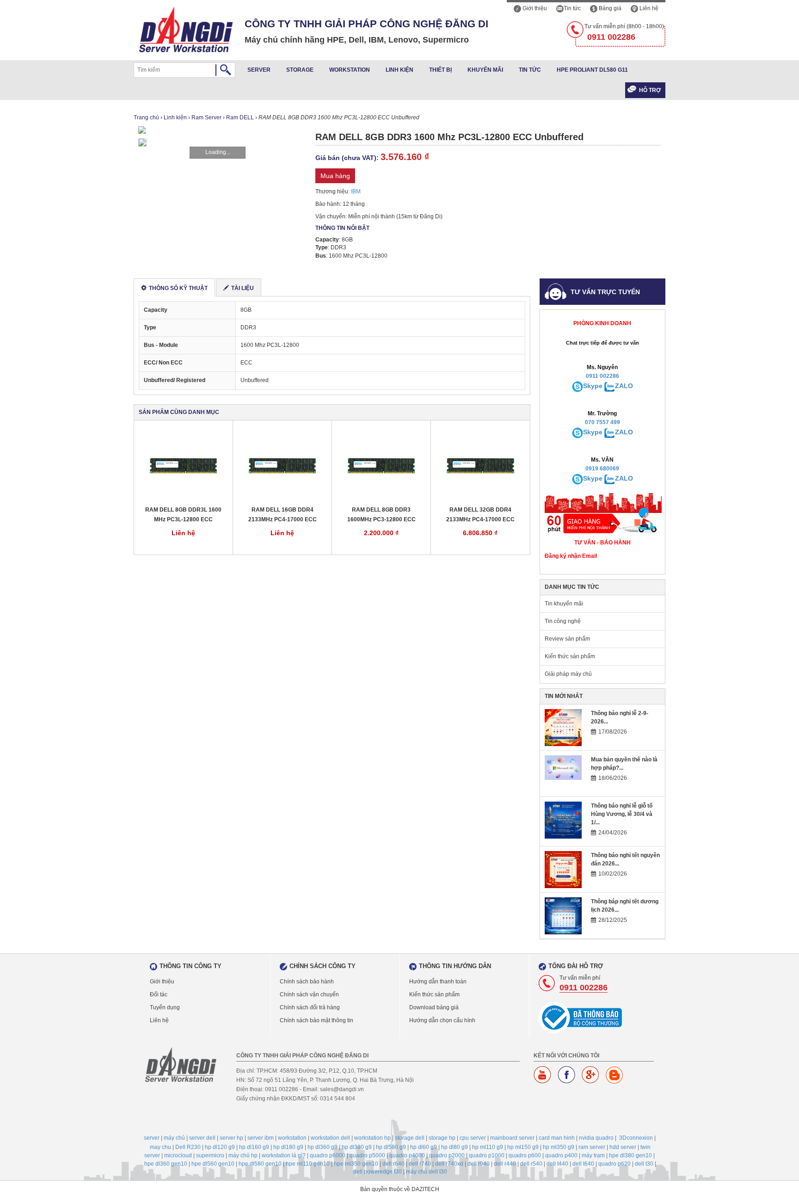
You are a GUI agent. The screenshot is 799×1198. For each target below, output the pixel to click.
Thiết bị (440, 70)
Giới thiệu (534, 8)
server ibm (260, 1138)
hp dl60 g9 (423, 1147)
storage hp (442, 1138)
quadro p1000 (486, 1155)
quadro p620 (614, 1164)
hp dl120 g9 (220, 1147)
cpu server (473, 1138)
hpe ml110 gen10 (308, 1164)
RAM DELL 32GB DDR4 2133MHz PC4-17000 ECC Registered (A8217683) (480, 515)
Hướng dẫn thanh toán (438, 981)
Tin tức (572, 8)
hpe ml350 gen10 (356, 1164)
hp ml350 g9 (558, 1147)
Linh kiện (399, 70)
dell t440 (557, 1164)
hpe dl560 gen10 (212, 1164)
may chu (160, 1147)
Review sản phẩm (567, 639)
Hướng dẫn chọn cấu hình (442, 1020)
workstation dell (330, 1138)
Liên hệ (648, 8)
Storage (299, 70)
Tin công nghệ (563, 621)
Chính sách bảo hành (307, 981)
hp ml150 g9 (523, 1147)
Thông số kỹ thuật (178, 288)
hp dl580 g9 (391, 1147)
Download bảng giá (434, 1007)
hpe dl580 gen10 (260, 1164)
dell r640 (393, 1164)
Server (258, 70)
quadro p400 (561, 1155)
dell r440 (505, 1164)
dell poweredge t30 (377, 1171)
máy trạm (593, 1155)
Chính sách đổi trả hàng (310, 1007)
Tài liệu (242, 288)
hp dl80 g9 (454, 1147)
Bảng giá (609, 8)
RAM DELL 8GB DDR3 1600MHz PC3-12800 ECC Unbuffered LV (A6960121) (381, 515)
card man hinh (557, 1138)
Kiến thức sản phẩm (570, 656)
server (152, 1138)
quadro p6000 (327, 1155)
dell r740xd (449, 1164)
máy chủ (174, 1138)
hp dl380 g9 (357, 1147)
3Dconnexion (636, 1138)
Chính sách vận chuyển (309, 994)
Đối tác (158, 994)
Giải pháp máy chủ (568, 674)
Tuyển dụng (165, 1007)
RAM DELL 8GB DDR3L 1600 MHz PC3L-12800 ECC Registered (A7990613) (183, 515)
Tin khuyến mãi (564, 603)
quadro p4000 (407, 1155)
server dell (202, 1138)
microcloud (178, 1155)
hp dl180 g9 (288, 1147)
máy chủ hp (243, 1155)
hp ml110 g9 (487, 1147)
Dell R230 (188, 1147)
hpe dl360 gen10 (165, 1164)
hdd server (622, 1147)
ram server (591, 1147)
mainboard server (512, 1138)
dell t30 (644, 1164)
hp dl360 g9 (322, 1147)
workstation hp (372, 1138)
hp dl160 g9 (254, 1147)
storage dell (409, 1138)
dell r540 (531, 1164)
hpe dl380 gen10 (630, 1155)
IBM (356, 191)
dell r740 (420, 1164)
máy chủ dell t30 (426, 1171)
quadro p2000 (447, 1155)
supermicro (210, 1155)
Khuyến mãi (485, 70)
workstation (292, 1138)
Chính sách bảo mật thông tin (316, 1020)
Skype (592, 385)
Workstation (349, 70)
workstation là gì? (284, 1155)
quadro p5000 (367, 1155)
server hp (231, 1138)
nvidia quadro (596, 1138)
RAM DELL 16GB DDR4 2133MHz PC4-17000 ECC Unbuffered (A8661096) (282, 515)
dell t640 (583, 1164)
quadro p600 (525, 1155)
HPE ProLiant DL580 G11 (592, 70)
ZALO (624, 385)
